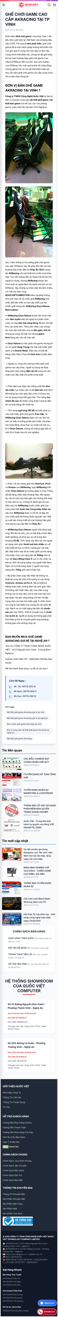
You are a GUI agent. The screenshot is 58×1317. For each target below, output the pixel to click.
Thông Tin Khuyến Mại (14, 1194)
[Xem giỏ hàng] (54, 4)
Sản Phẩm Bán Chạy (13, 1203)
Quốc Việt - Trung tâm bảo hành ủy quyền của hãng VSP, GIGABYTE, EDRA (39, 824)
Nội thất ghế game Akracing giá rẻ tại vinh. (26, 712)
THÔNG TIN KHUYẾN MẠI (18, 1187)
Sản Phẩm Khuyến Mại (14, 1199)
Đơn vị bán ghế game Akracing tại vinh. (24, 724)
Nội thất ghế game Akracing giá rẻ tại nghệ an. (27, 718)
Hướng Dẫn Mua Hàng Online (17, 1122)
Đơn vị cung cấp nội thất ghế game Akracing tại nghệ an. (28, 731)
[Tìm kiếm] (49, 4)
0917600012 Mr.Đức (12, 1285)
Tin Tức (6, 1107)
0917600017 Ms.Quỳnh (13, 1301)
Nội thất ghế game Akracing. (19, 738)
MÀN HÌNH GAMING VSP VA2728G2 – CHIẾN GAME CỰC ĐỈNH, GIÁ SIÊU (37, 870)
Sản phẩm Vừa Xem (12, 1213)
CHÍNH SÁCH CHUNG (15, 1154)
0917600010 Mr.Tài (11, 1278)
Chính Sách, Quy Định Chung (17, 1160)
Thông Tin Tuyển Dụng (14, 1102)
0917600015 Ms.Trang (13, 1294)
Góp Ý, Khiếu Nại (11, 1142)
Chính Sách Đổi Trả (12, 1175)
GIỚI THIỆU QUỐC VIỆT (16, 1086)
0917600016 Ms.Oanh (12, 1298)
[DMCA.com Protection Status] (29, 1146)
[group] (29, 0)
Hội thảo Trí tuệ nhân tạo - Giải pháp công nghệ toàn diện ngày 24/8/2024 (39, 917)
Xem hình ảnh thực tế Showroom (22, 1013)
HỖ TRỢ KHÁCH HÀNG (16, 1116)
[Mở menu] (3, 4)
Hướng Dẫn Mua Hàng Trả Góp (18, 1132)
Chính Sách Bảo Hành (13, 1170)
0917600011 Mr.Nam (12, 1281)
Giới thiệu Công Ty (12, 1092)
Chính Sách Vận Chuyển (15, 1165)
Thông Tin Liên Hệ (12, 1097)
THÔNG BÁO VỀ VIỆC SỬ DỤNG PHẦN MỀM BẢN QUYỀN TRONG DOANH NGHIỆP (40, 808)
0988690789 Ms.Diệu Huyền (16, 1310)
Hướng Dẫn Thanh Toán (14, 1127)
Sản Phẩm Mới (10, 1208)
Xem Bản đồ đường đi (17, 1017)
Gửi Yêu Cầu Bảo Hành (14, 1137)
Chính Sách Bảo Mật (13, 1180)
